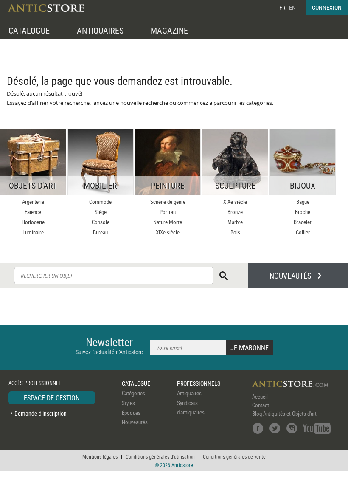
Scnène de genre (167, 201)
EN (292, 7)
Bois (235, 232)
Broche (302, 212)
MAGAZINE (169, 30)
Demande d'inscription (40, 413)
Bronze (235, 212)
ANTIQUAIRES (100, 30)
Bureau (100, 232)
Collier (303, 232)
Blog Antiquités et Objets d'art (284, 413)
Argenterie (33, 201)
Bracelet (303, 222)
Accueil (260, 396)
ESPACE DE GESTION (52, 397)
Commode (100, 201)
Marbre (235, 222)
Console (100, 222)
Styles (128, 403)
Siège (101, 212)
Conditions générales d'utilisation (160, 456)
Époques (131, 413)
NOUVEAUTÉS (290, 275)
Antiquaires (189, 393)
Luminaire (33, 232)
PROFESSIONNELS (198, 383)
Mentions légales (100, 456)
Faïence (33, 212)
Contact (260, 405)
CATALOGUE (29, 30)
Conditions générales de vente (234, 456)
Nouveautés (135, 422)
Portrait (168, 212)
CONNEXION (327, 7)
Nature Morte (167, 222)
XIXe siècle (168, 232)
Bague (302, 201)
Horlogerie (33, 222)
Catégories (133, 393)
